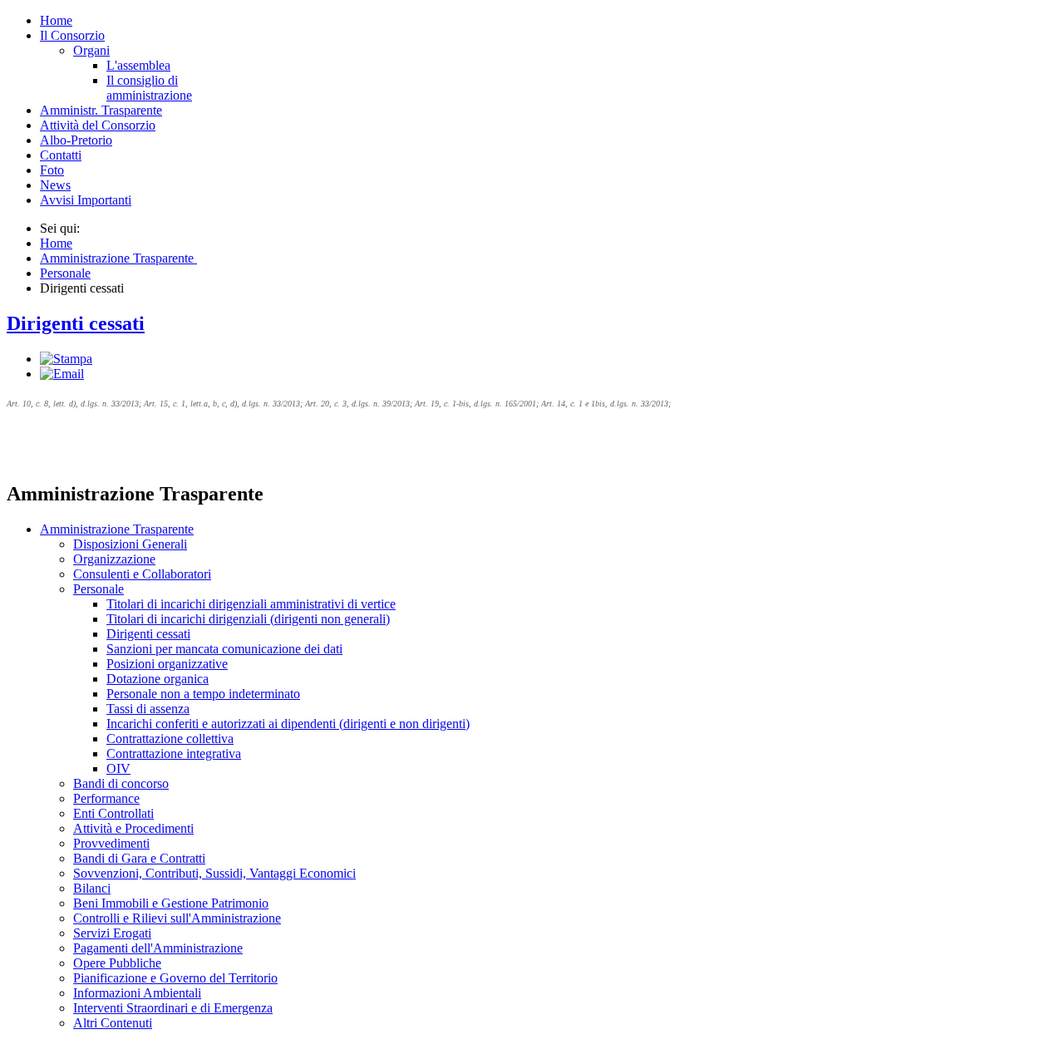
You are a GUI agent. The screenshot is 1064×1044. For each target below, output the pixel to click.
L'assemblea (138, 65)
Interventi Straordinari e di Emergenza (173, 1008)
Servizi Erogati (112, 933)
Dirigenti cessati (76, 323)
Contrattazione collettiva (170, 738)
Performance (106, 798)
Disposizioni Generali (130, 544)
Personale (98, 589)
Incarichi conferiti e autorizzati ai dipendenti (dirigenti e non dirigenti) (288, 724)
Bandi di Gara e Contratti (139, 858)
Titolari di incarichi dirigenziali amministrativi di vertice (251, 604)
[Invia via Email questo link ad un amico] (62, 374)
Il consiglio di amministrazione (149, 87)
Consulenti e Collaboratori (142, 574)
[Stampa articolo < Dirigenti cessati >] (66, 359)
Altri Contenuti (112, 1023)
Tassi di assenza (148, 709)
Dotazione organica (157, 679)
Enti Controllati (113, 813)
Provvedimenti (111, 843)
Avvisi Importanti (85, 200)
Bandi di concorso (121, 783)
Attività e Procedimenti (133, 828)
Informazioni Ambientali (137, 993)
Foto (52, 170)
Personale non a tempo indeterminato (203, 694)
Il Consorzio (72, 35)
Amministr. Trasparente (101, 110)
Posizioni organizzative (167, 664)
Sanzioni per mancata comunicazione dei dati (224, 649)
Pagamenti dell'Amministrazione (158, 948)
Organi (91, 50)
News (55, 185)
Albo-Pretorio (76, 140)
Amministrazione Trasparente (117, 529)
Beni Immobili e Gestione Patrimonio (170, 903)
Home (56, 20)
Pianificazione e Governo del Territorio (175, 978)
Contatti (60, 155)
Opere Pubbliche (117, 963)
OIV (118, 768)
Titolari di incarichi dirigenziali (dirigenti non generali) (248, 619)
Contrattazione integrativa (173, 753)
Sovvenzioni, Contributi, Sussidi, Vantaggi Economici (214, 873)
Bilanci (92, 888)
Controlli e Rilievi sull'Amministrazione (177, 918)
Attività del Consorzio (97, 125)
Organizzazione (114, 559)
